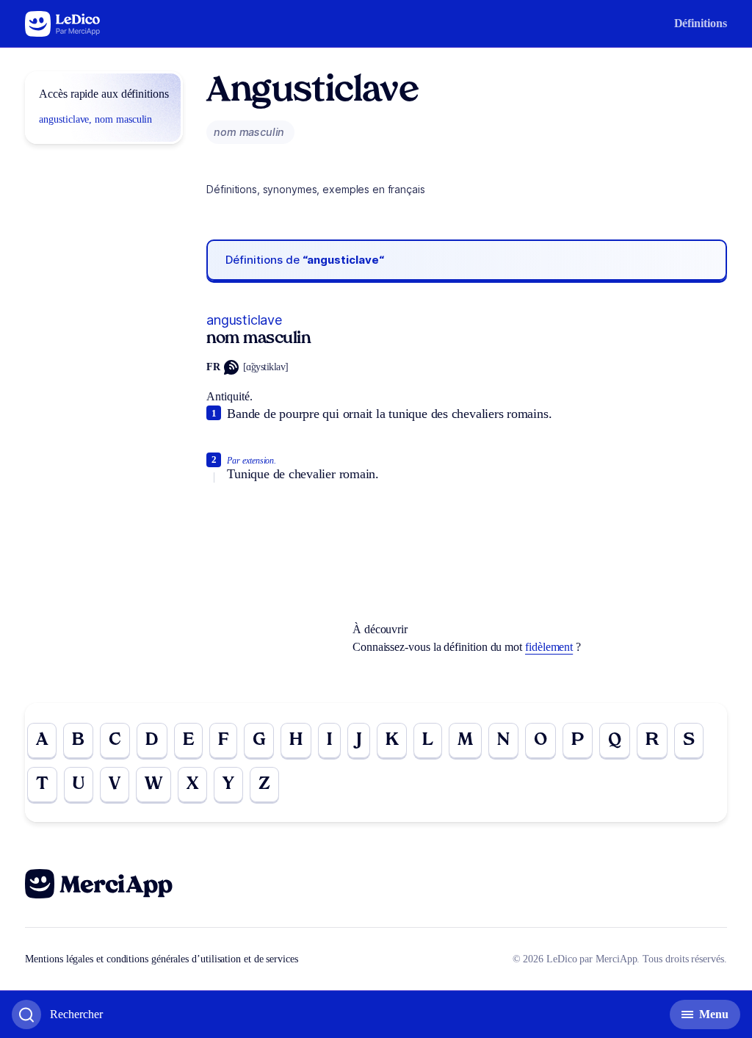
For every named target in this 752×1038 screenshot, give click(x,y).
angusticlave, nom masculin (95, 119)
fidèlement (549, 647)
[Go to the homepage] (63, 24)
